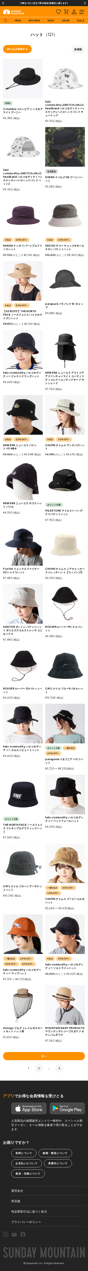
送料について (24, 1153)
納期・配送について (55, 1153)
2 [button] (39, 1068)
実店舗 (15, 1201)
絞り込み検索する (17, 48)
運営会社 (17, 1190)
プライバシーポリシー (26, 1222)
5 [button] (59, 1068)
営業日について (58, 1163)
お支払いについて (27, 1163)
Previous (3, 3)
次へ (43, 1056)
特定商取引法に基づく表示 (29, 1211)
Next (85, 3)
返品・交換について (28, 1173)
